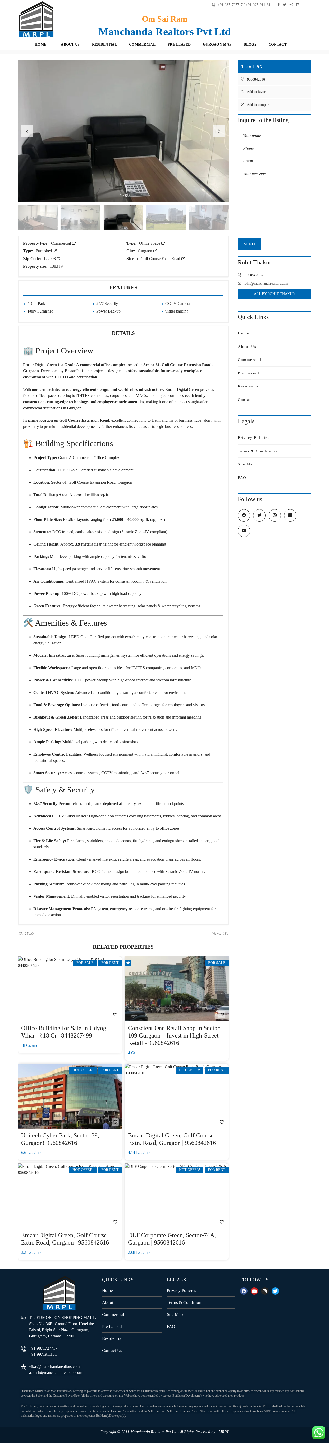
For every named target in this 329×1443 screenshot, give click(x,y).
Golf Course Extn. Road (161, 258)
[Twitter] (275, 1291)
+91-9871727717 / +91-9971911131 (243, 5)
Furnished (44, 251)
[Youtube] (254, 1291)
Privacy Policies (253, 438)
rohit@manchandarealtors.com (266, 284)
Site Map (246, 464)
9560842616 (255, 79)
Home (243, 333)
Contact (245, 400)
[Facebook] (244, 1291)
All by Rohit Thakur (274, 294)
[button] (219, 131)
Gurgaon (145, 251)
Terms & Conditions (257, 451)
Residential (249, 386)
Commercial (61, 243)
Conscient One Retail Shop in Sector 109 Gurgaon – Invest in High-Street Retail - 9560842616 (174, 1035)
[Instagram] (265, 1291)
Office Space (150, 243)
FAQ (242, 478)
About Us (247, 346)
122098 (50, 258)
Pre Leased (248, 373)
